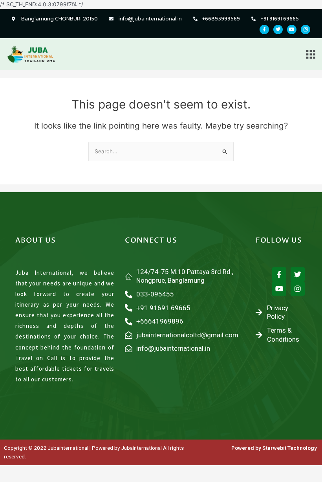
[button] (311, 54)
